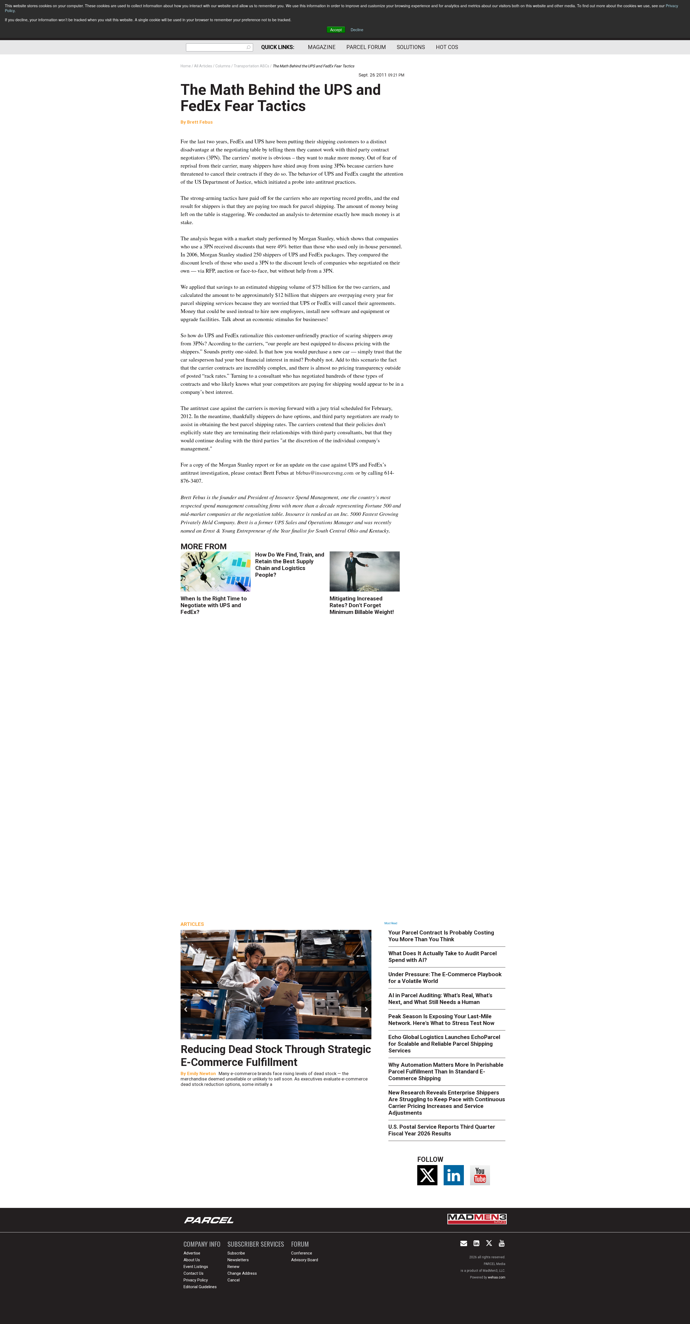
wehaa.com (496, 1277)
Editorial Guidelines (200, 1286)
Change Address (242, 1273)
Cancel (233, 1280)
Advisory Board (304, 1259)
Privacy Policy (196, 1280)
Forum (300, 1243)
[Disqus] (292, 698)
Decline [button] (357, 29)
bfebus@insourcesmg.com (325, 472)
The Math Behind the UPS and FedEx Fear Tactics (281, 97)
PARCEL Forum (366, 47)
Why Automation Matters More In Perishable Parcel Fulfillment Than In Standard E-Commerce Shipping (445, 1072)
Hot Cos (447, 47)
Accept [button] (336, 29)
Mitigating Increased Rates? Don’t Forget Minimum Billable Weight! (362, 605)
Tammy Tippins (203, 1073)
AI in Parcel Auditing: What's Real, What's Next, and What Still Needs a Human (440, 998)
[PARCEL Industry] (209, 1220)
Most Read (390, 923)
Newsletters (238, 1259)
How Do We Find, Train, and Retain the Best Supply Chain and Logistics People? (289, 564)
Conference (301, 1253)
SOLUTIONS (411, 47)
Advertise (192, 1253)
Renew (233, 1266)
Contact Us (193, 1273)
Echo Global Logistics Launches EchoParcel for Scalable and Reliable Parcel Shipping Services (444, 1044)
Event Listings (196, 1266)
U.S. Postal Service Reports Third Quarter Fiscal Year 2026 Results (441, 1130)
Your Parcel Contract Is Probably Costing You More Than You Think (441, 936)
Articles (192, 924)
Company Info (202, 1243)
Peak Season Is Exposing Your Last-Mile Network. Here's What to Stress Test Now (441, 1019)
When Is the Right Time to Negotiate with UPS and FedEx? (214, 605)
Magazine (322, 47)
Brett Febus (200, 122)
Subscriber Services (255, 1243)
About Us (192, 1259)
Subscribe (236, 1253)
